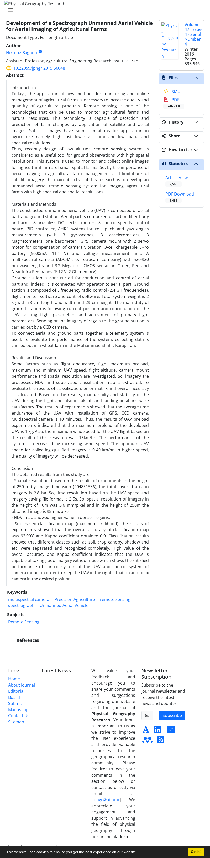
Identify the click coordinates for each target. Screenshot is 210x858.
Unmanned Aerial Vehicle (64, 605)
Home (14, 679)
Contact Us (18, 716)
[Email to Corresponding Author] (40, 51)
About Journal (21, 685)
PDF (173, 102)
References (27, 640)
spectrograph (21, 605)
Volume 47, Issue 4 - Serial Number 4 (193, 34)
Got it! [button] (196, 852)
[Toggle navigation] (103, 10)
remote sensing (115, 599)
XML (175, 91)
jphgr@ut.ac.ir (106, 799)
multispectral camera (28, 599)
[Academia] (146, 731)
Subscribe (172, 715)
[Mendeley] (147, 741)
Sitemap (16, 722)
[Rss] (161, 741)
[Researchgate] (171, 731)
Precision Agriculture (75, 599)
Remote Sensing (23, 622)
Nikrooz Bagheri (21, 53)
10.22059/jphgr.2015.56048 (39, 68)
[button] (139, 852)
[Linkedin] (158, 731)
